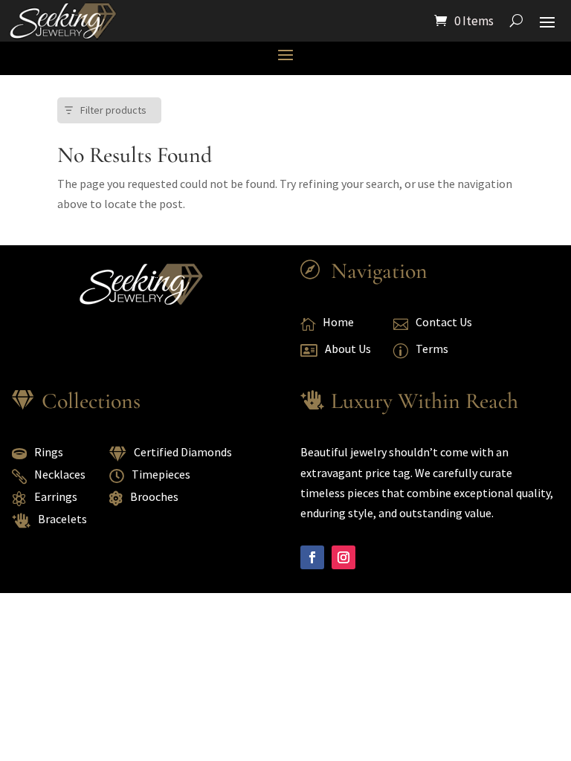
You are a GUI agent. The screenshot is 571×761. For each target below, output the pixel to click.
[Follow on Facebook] (312, 557)
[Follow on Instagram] (343, 557)
